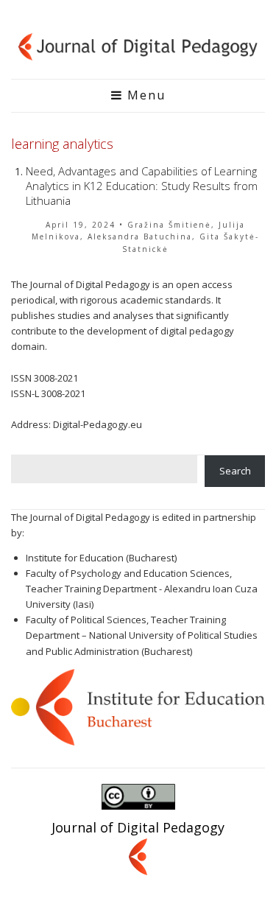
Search (235, 470)
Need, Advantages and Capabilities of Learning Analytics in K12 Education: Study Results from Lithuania (142, 186)
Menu (144, 95)
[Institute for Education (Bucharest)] (138, 705)
